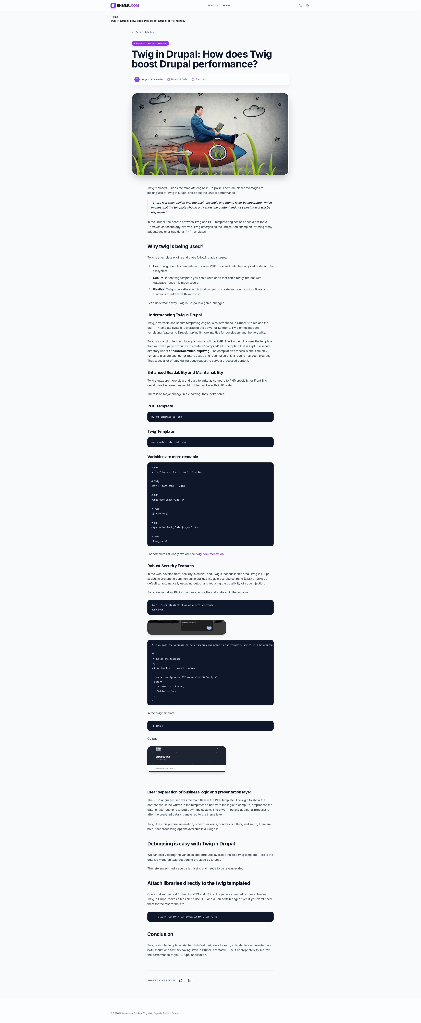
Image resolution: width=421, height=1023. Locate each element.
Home (226, 5)
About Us (213, 5)
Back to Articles (145, 32)
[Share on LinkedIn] (189, 980)
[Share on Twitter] (181, 980)
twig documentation (210, 554)
